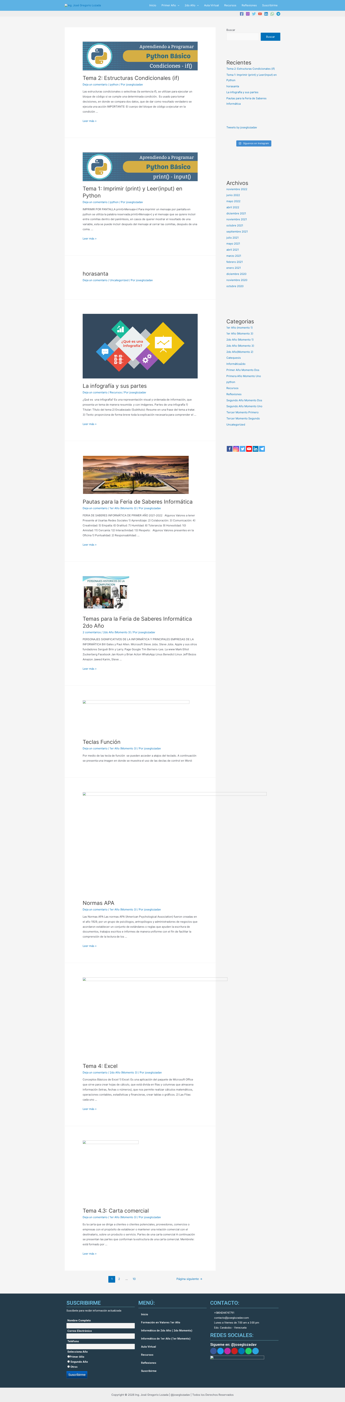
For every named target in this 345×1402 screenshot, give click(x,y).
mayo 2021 (233, 243)
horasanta (95, 273)
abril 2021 (232, 249)
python (114, 84)
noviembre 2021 (236, 219)
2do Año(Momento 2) (239, 352)
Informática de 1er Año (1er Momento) (165, 1338)
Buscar (230, 30)
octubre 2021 (234, 225)
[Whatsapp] (248, 1351)
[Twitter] (254, 14)
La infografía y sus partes (115, 386)
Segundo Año (79, 1361)
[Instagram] (248, 14)
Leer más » (89, 121)
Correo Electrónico (79, 1331)
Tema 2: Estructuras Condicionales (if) (131, 78)
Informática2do (235, 364)
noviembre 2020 (236, 280)
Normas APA (98, 903)
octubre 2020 (234, 286)
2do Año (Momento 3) (117, 632)
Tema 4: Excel (100, 1066)
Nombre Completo (79, 1320)
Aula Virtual (211, 5)
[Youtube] (249, 449)
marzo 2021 (233, 255)
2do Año (190, 5)
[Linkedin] (266, 14)
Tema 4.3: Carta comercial (116, 1210)
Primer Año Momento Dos (242, 370)
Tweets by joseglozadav (241, 127)
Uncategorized (119, 280)
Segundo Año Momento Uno (244, 406)
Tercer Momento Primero (242, 412)
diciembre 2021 (236, 213)
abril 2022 (232, 207)
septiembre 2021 (237, 231)
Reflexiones (249, 5)
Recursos (230, 5)
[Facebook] (242, 14)
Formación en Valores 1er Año (160, 1322)
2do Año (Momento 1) (240, 339)
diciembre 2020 (236, 274)
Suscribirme (270, 5)
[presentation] (177, 5)
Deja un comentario (95, 84)
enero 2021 (233, 267)
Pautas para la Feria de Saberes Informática (138, 501)
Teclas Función (102, 742)
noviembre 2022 (236, 189)
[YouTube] (260, 14)
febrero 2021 (234, 262)
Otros (73, 1366)
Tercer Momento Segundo (243, 418)
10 (134, 1279)
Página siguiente (189, 1279)
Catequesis (233, 357)
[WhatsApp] (272, 14)
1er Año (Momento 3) (123, 508)
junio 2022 (233, 195)
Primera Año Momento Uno (243, 376)
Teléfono (73, 1341)
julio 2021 (232, 237)
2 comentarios (92, 632)
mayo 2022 (233, 201)
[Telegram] (278, 14)
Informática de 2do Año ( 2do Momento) (166, 1330)
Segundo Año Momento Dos (244, 400)
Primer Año (169, 5)
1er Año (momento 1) (239, 327)
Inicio (152, 5)
